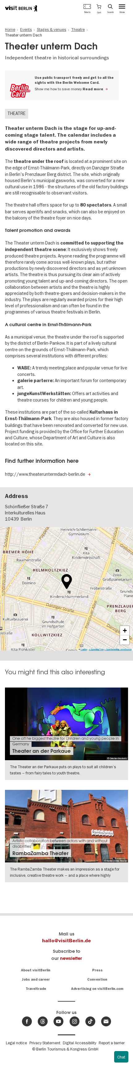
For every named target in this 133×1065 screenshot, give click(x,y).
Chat (121, 1056)
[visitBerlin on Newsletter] (106, 1021)
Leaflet (83, 649)
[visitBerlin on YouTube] (58, 1021)
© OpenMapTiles (96, 649)
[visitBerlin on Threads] (43, 1021)
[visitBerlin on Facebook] (27, 1021)
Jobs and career (36, 980)
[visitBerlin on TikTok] (90, 1021)
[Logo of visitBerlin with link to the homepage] (21, 8)
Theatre (16, 113)
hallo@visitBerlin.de (66, 941)
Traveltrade (36, 989)
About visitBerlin (35, 970)
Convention (97, 980)
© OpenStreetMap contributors (117, 649)
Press (97, 970)
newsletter (71, 958)
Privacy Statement (44, 1042)
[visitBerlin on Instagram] (74, 1021)
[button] (98, 8)
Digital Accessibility (79, 1042)
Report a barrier (112, 1042)
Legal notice (16, 1042)
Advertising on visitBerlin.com (97, 989)
